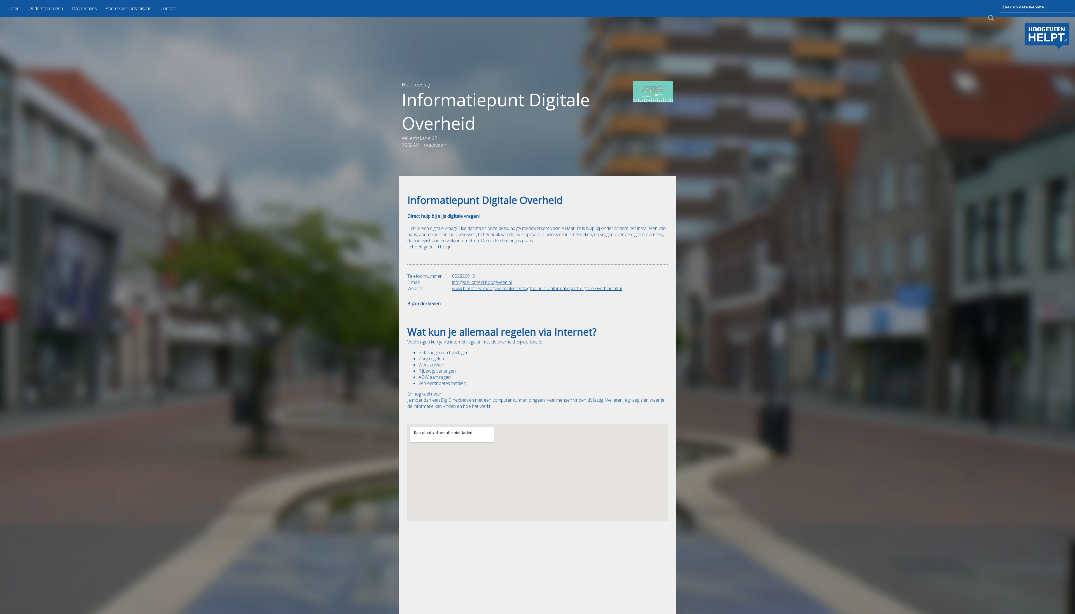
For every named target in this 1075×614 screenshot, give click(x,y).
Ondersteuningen (46, 8)
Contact (168, 8)
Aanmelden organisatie (128, 8)
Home (13, 8)
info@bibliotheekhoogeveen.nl (482, 282)
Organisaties (84, 8)
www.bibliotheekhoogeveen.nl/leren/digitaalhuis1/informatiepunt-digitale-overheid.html (537, 288)
